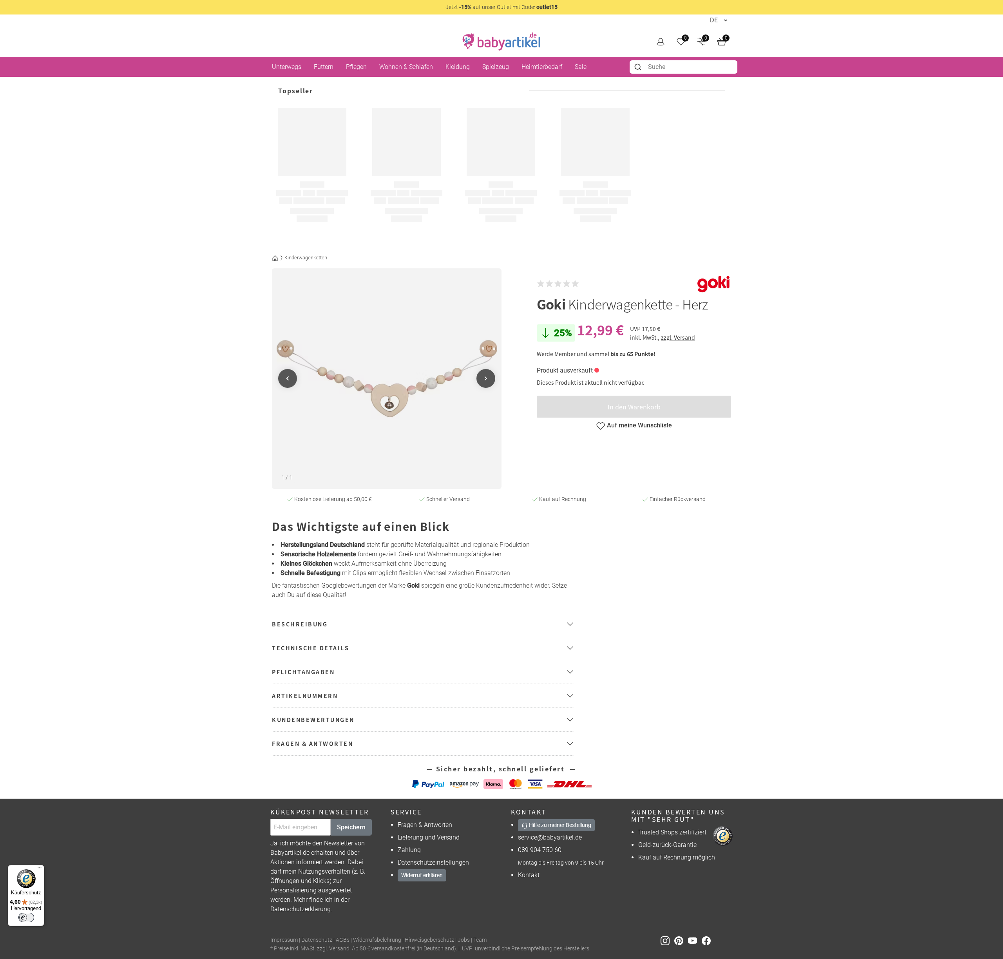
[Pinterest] (681, 940)
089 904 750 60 (539, 850)
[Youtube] (695, 940)
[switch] (26, 917)
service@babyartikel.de (550, 837)
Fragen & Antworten (425, 825)
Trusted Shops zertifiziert (672, 832)
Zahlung (409, 850)
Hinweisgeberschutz (429, 940)
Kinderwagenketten (305, 258)
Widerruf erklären (422, 875)
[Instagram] (667, 940)
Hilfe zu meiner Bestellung (559, 825)
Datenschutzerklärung (300, 909)
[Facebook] (708, 940)
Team (480, 940)
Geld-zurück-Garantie (667, 845)
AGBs (342, 940)
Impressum (284, 940)
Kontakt (529, 875)
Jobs (464, 940)
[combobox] (683, 67)
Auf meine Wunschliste (639, 425)
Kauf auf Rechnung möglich (676, 857)
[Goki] (713, 284)
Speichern (351, 827)
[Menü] (39, 869)
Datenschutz (316, 940)
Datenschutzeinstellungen (433, 862)
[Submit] (639, 67)
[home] (501, 41)
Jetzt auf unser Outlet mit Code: (501, 7)
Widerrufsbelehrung (377, 940)
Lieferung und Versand (429, 837)
